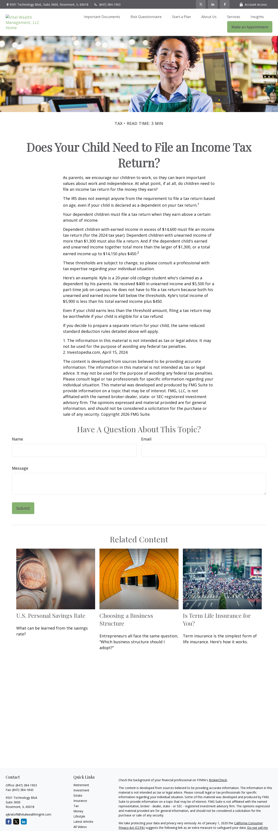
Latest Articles (83, 821)
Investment (81, 790)
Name (17, 439)
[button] (102, 16)
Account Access (256, 4)
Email (146, 439)
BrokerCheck (218, 780)
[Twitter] (201, 4)
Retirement (81, 785)
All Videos (80, 827)
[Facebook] (225, 4)
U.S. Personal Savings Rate (50, 615)
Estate (77, 795)
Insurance (80, 801)
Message (20, 468)
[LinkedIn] (213, 4)
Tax (76, 806)
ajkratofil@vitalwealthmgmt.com (28, 814)
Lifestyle (79, 816)
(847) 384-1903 (110, 4)
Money (78, 811)
